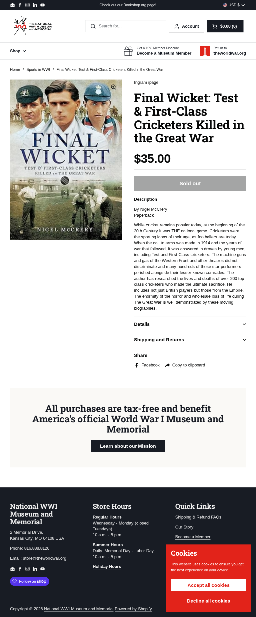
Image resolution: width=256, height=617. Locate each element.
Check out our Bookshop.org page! (128, 5)
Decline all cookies (208, 601)
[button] (225, 26)
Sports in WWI (38, 70)
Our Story (184, 527)
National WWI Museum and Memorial (79, 609)
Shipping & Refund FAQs (198, 517)
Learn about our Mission (128, 446)
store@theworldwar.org (44, 558)
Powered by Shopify (133, 609)
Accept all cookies (209, 585)
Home (15, 70)
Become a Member (192, 536)
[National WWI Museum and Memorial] (32, 26)
